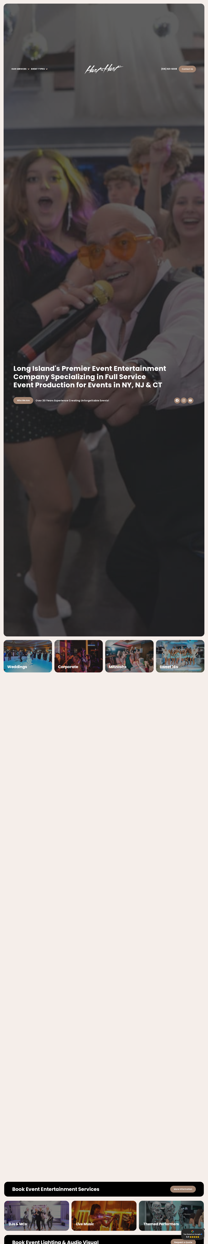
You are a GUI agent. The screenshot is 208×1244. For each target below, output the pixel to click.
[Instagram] (184, 401)
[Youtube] (190, 401)
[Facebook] (177, 401)
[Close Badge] (203, 1229)
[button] (20, 69)
